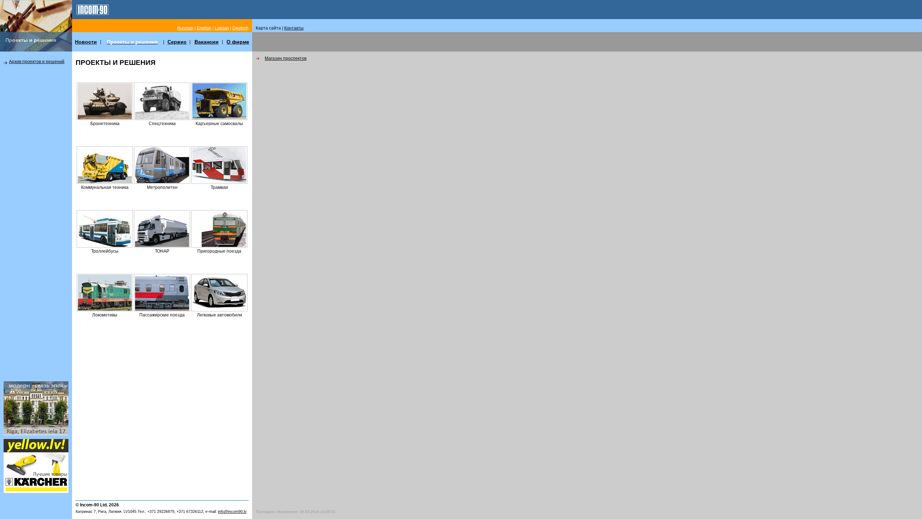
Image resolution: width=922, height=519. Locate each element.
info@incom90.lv (232, 511)
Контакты (294, 28)
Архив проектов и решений (36, 61)
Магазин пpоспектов (285, 58)
